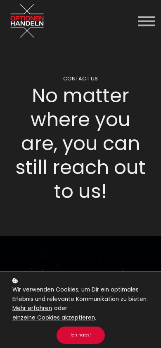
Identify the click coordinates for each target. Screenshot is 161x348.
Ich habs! (81, 335)
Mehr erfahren (32, 308)
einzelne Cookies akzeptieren (53, 318)
